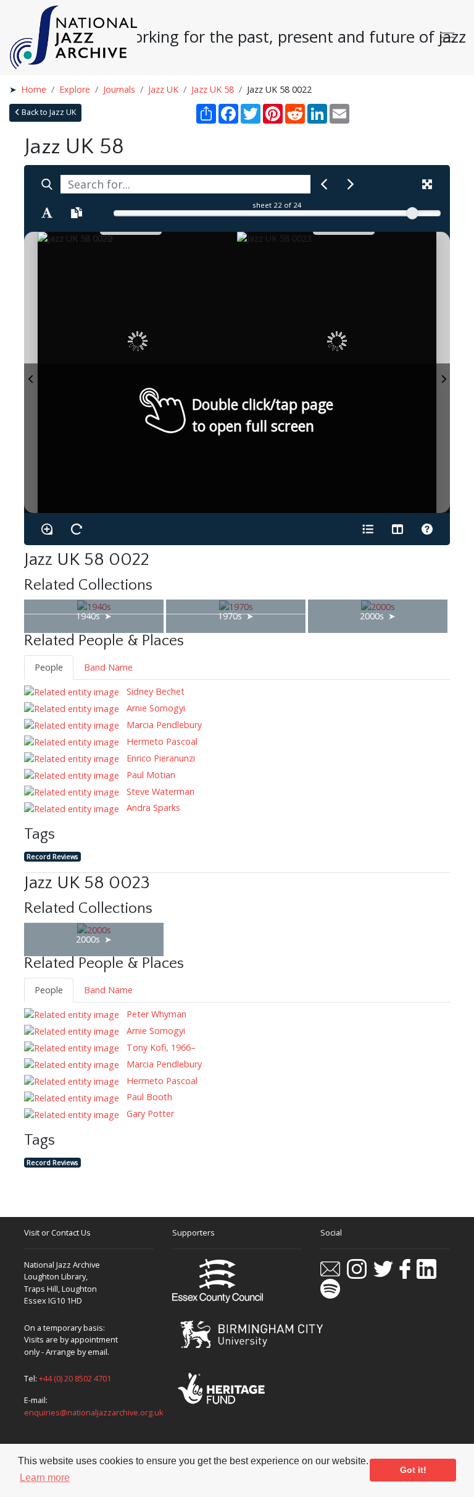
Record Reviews (52, 856)
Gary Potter (149, 1113)
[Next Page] (443, 372)
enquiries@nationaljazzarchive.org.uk (94, 1412)
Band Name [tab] (108, 667)
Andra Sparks (152, 807)
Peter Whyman (155, 1014)
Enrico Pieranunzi (159, 758)
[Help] (427, 529)
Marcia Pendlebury (163, 725)
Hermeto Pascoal (161, 741)
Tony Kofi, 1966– (160, 1047)
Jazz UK (163, 89)
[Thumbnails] (397, 529)
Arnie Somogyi (154, 708)
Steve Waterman (159, 791)
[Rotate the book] (76, 529)
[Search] (46, 184)
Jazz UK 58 (212, 89)
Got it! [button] (413, 1470)
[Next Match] (350, 184)
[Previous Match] (324, 184)
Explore (74, 89)
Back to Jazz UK (48, 112)
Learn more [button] (45, 1477)
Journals (119, 89)
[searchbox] (185, 184)
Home (33, 89)
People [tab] (49, 667)
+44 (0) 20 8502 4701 (75, 1378)
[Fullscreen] (427, 184)
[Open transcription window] (76, 213)
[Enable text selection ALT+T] (46, 213)
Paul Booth (148, 1097)
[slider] (412, 213)
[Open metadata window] (367, 529)
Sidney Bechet (154, 691)
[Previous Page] (31, 372)
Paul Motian (149, 775)
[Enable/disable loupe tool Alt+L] (46, 529)
